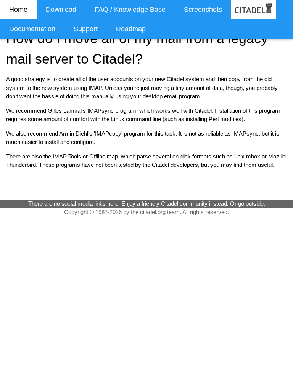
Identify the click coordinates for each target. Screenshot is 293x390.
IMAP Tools (67, 156)
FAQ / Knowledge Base (130, 9)
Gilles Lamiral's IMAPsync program (92, 110)
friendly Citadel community (175, 203)
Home (18, 9)
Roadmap (131, 29)
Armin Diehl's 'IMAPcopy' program (102, 133)
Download (61, 9)
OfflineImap (103, 156)
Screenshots (203, 9)
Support (86, 29)
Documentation (32, 29)
